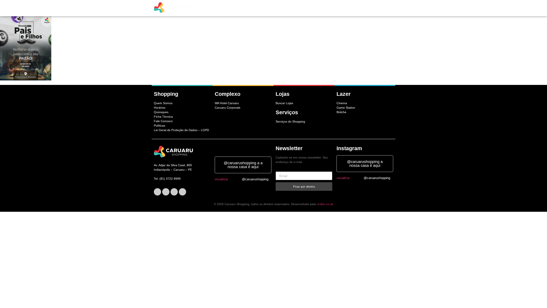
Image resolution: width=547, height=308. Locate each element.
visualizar (221, 179)
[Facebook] (157, 191)
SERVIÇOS (273, 8)
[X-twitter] (165, 191)
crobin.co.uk (325, 204)
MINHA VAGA (310, 8)
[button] (239, 8)
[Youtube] (182, 191)
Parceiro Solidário (375, 8)
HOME (221, 8)
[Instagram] (174, 191)
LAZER (289, 8)
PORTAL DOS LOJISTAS (339, 8)
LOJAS (256, 8)
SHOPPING (237, 8)
